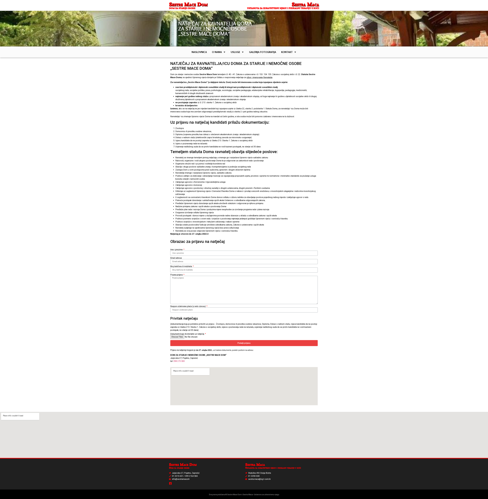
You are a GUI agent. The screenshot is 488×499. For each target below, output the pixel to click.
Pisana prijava (176, 275)
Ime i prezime (176, 250)
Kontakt (287, 52)
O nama (217, 52)
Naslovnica (199, 52)
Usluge (235, 52)
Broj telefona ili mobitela (181, 266)
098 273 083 (179, 361)
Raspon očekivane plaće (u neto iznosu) (188, 306)
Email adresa (176, 258)
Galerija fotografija (262, 52)
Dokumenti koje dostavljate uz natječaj (187, 334)
